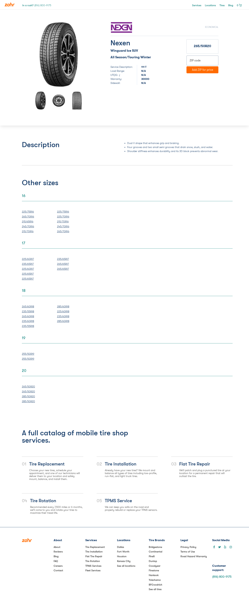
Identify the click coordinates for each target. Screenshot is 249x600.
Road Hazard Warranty (193, 556)
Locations (210, 5)
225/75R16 (28, 211)
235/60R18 (28, 321)
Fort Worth (123, 551)
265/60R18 (28, 306)
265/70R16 (28, 216)
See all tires (155, 589)
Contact (58, 570)
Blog (230, 5)
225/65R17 (28, 273)
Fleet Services (92, 570)
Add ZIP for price (202, 69)
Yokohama (155, 579)
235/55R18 (28, 311)
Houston (122, 556)
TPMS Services (93, 565)
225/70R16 (63, 216)
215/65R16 (27, 221)
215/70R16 (28, 231)
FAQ (56, 561)
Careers (58, 565)
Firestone (154, 570)
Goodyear (154, 565)
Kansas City (124, 561)
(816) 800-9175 (222, 576)
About (57, 547)
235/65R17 (28, 263)
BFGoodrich (155, 584)
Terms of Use (187, 551)
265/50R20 (28, 386)
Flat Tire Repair (93, 556)
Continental (155, 551)
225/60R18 (63, 311)
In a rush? (36, 5)
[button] (35, 54)
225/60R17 (28, 259)
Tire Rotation (92, 561)
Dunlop (153, 561)
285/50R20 (28, 396)
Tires (222, 5)
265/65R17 (63, 263)
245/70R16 (28, 226)
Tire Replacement (95, 547)
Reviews (58, 551)
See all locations (126, 565)
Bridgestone (155, 547)
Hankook (154, 575)
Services (196, 5)
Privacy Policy (188, 547)
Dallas (120, 547)
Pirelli (152, 556)
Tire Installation (94, 551)
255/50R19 (28, 353)
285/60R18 (63, 306)
